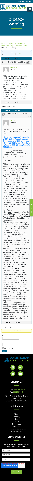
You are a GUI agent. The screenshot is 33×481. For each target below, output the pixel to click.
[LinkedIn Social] (12, 374)
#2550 (28, 63)
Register (21, 1)
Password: (5, 342)
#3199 (29, 116)
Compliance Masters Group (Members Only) (14, 45)
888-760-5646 (19, 390)
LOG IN (27, 1)
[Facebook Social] (12, 368)
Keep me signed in (8, 348)
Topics (10, 44)
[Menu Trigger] (29, 9)
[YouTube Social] (20, 374)
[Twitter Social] (20, 368)
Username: (5, 335)
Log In (4, 351)
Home (3, 44)
